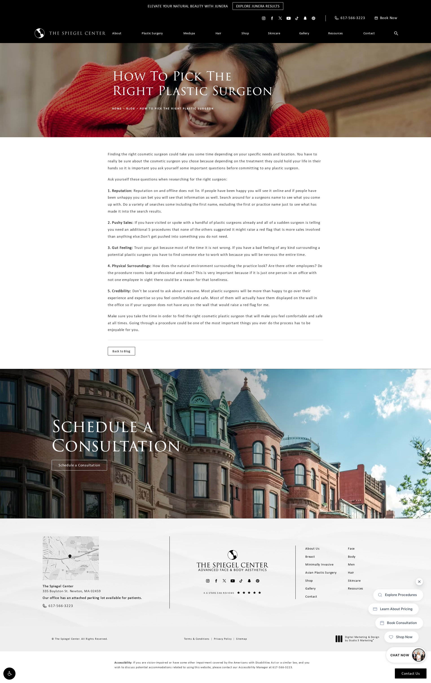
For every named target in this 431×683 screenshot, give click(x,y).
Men (351, 564)
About (116, 33)
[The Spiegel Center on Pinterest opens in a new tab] (313, 18)
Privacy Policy (223, 639)
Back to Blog (121, 351)
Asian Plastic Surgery (321, 572)
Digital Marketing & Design (362, 638)
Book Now (388, 18)
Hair (218, 33)
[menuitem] (264, 18)
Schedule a (116, 436)
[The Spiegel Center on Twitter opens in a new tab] (280, 18)
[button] (9, 674)
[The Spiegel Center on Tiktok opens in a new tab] (297, 18)
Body (352, 556)
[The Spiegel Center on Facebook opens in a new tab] (272, 18)
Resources (335, 33)
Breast (310, 556)
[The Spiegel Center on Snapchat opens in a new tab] (305, 18)
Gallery (304, 33)
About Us (312, 548)
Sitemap (241, 639)
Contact (369, 33)
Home (117, 108)
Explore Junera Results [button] (258, 6)
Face (351, 548)
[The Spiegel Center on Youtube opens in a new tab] (289, 18)
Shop (245, 33)
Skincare (274, 33)
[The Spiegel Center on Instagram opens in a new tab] (264, 18)
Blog (130, 108)
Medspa (189, 33)
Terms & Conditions (196, 639)
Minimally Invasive (319, 564)
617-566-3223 (282, 667)
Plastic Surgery (152, 33)
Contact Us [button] (411, 673)
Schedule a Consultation (79, 465)
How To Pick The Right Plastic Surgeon (177, 108)
